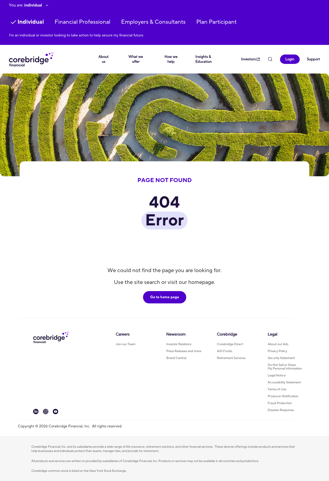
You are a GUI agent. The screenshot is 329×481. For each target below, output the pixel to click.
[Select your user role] (47, 5)
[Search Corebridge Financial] (270, 59)
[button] (82, 22)
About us (103, 59)
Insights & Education (203, 59)
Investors (248, 59)
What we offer (135, 59)
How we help (170, 59)
